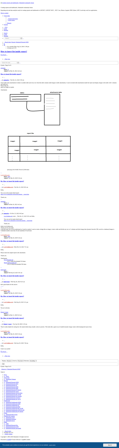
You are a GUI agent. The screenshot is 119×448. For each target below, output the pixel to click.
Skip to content (4, 13)
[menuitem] (12, 18)
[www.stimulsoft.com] (59, 4)
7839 (8, 176)
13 (8, 69)
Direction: (26, 360)
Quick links (7, 16)
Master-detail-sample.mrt (10, 262)
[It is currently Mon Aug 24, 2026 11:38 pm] (4, 45)
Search (5, 33)
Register (6, 36)
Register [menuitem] (6, 30)
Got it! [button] (110, 445)
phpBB (9, 439)
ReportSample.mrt (8, 260)
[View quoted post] (16, 216)
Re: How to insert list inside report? (12, 181)
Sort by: (15, 360)
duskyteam (3, 269)
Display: (4, 360)
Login (5, 34)
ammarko (3, 68)
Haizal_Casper (4, 312)
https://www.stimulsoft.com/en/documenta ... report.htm (15, 194)
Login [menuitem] (5, 29)
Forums (6, 24)
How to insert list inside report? (14, 51)
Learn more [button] (52, 445)
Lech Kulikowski (5, 175)
